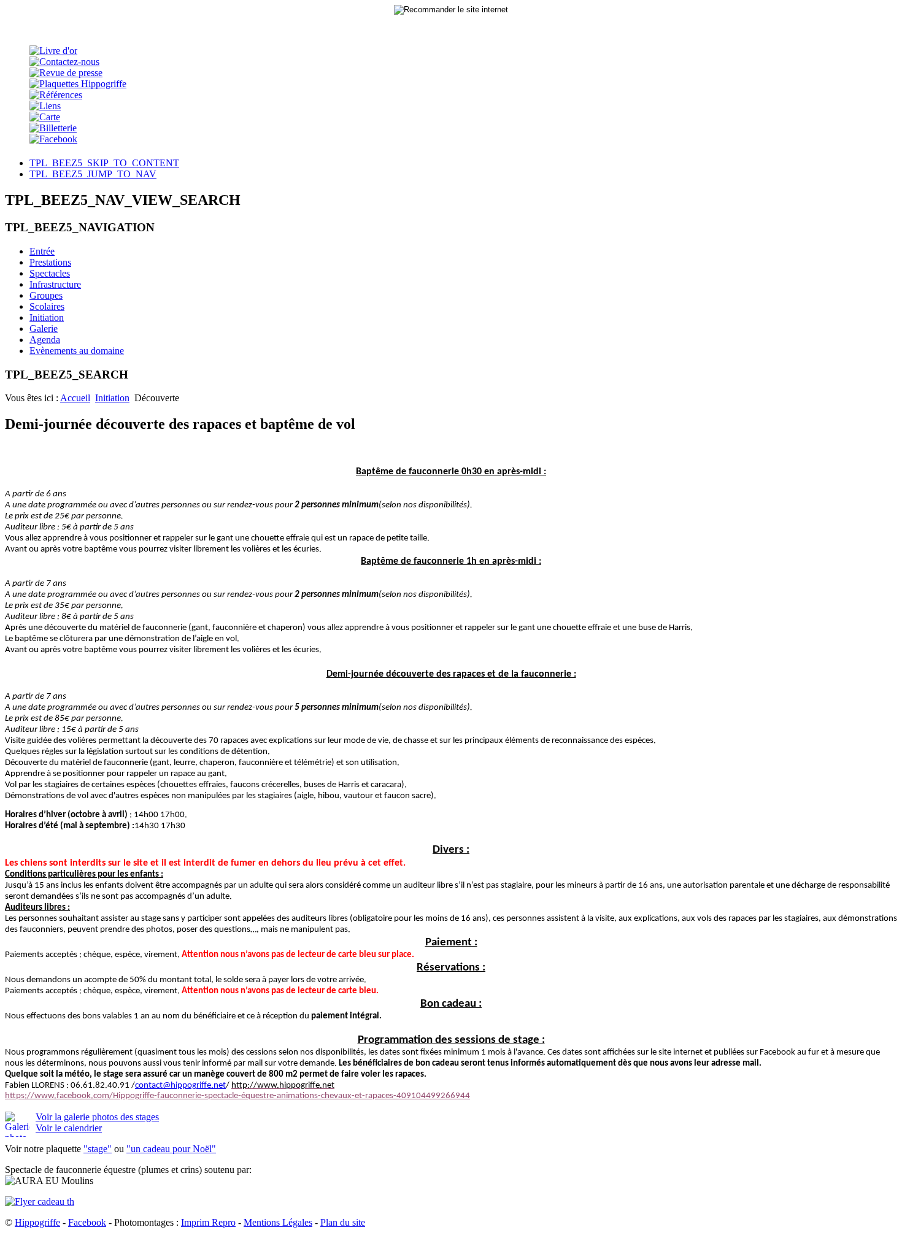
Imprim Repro (208, 1222)
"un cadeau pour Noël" (171, 1149)
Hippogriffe (37, 1222)
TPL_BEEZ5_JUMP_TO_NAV (92, 174)
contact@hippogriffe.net (180, 1085)
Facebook (87, 1222)
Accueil (75, 398)
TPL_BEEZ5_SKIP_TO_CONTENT (104, 163)
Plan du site (342, 1222)
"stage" (97, 1149)
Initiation (112, 398)
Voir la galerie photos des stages (97, 1117)
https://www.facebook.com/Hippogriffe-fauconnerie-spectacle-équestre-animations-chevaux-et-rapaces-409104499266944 (237, 1096)
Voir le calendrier (69, 1128)
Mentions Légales (278, 1222)
